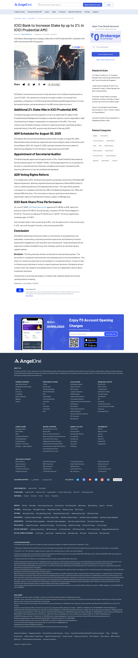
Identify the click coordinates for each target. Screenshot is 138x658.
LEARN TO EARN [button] (20, 427)
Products (62, 12)
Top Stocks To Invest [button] (23, 459)
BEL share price (74, 471)
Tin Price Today (101, 525)
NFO (44, 394)
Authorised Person (103, 411)
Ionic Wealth (42, 488)
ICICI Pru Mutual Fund (93, 529)
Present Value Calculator (77, 409)
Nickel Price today (74, 525)
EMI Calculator (74, 418)
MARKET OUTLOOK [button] (76, 427)
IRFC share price (20, 461)
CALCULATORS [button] (75, 382)
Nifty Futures (27, 509)
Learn (47, 12)
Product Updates (111, 155)
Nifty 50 (24, 505)
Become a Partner (75, 12)
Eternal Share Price (75, 469)
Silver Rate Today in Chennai (76, 521)
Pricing (87, 12)
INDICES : (17, 505)
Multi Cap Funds (104, 533)
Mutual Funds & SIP (35, 12)
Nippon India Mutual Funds (110, 529)
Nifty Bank (32, 505)
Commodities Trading (104, 404)
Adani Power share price (77, 464)
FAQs (107, 633)
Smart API (76, 492)
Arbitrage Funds (73, 533)
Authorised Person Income (50, 439)
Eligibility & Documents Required (52, 441)
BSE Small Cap (92, 505)
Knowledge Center (20, 429)
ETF (44, 404)
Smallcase (34, 496)
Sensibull (26, 496)
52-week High (74, 436)
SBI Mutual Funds (51, 529)
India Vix (101, 505)
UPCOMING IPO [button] (102, 427)
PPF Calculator (74, 416)
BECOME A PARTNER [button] (49, 427)
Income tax (101, 409)
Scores (67, 633)
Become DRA (46, 431)
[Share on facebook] (39, 84)
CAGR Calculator (75, 394)
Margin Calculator (75, 386)
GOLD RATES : (18, 517)
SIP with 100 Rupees (48, 389)
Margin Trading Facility (65, 492)
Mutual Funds (109, 150)
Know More (29, 296)
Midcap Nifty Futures (53, 509)
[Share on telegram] (23, 84)
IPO (99, 399)
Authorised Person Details (50, 448)
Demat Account (102, 386)
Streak (41, 496)
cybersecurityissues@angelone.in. (67, 620)
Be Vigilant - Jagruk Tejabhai (23, 446)
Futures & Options (98, 140)
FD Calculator (74, 404)
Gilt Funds (83, 533)
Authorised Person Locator (51, 451)
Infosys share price (103, 464)
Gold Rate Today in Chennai (69, 517)
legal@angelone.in (63, 622)
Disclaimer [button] (18, 595)
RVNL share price (48, 466)
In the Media (18, 394)
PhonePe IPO (101, 441)
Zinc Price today (61, 525)
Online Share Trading (104, 391)
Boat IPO (100, 436)
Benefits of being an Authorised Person (54, 436)
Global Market (110, 140)
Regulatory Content (35, 633)
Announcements (75, 431)
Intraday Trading (102, 394)
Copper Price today (32, 525)
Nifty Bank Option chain (43, 513)
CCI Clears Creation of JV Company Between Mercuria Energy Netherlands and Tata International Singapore (106, 77)
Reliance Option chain (78, 513)
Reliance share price (103, 461)
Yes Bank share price (21, 471)
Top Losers (73, 444)
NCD (44, 411)
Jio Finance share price (104, 469)
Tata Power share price (49, 471)
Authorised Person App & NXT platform (54, 446)
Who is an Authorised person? (51, 434)
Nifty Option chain (28, 513)
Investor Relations (20, 396)
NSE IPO (100, 429)
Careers (17, 401)
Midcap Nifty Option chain (61, 513)
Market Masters (109, 145)
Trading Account (102, 389)
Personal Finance (98, 155)
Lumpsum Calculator (76, 391)
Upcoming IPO (47, 396)
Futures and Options (49, 399)
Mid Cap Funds (92, 533)
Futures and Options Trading (106, 406)
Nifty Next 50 (59, 505)
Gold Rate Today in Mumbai (33, 517)
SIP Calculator (74, 389)
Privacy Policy (48, 626)
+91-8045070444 (45, 620)
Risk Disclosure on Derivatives (32, 639)
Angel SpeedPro (51, 492)
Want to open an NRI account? (106, 60)
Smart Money (19, 431)
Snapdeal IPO (102, 444)
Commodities (104, 136)
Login (109, 5)
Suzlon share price (20, 464)
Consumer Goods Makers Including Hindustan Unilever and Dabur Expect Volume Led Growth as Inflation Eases (105, 99)
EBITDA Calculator (75, 411)
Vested (47, 496)
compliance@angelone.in (61, 616)
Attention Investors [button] (22, 542)
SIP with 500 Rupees (49, 391)
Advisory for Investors (81, 636)
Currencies (46, 406)
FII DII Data (73, 446)
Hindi (94, 145)
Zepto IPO (101, 439)
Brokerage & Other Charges (23, 386)
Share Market (105, 160)
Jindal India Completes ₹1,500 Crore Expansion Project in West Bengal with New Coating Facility (106, 88)
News (54, 12)
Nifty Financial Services (45, 505)
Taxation (114, 160)
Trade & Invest (19, 12)
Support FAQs (48, 479)
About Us (18, 389)
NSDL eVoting (115, 636)
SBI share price (47, 469)
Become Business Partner (50, 429)
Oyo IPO (100, 434)
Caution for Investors (49, 639)
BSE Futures (79, 509)
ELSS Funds (39, 533)
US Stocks (46, 401)
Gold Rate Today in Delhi (51, 517)
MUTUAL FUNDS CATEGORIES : (24, 533)
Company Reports (20, 441)
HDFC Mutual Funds (79, 529)
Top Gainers (73, 441)
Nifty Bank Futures (39, 509)
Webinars (18, 399)
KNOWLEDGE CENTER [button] (105, 382)
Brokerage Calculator (76, 384)
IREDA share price (20, 466)
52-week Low (74, 439)
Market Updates (97, 150)
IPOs (100, 145)
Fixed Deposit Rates (87, 492)
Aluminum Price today (47, 525)
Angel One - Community (22, 444)
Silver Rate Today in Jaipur (95, 521)
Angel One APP (29, 492)
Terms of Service (59, 626)
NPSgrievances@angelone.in (22, 618)
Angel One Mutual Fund (37, 529)
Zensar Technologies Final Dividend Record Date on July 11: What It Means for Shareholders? (106, 109)
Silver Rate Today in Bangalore (56, 521)
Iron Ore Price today (88, 525)
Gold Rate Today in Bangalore (109, 517)
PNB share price (74, 466)
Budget (95, 136)
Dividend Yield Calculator (77, 396)
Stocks (45, 384)
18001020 (36, 479)
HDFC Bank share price (49, 461)
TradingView (54, 496)
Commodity (46, 409)
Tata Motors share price (22, 469)
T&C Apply (114, 633)
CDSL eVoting (104, 636)
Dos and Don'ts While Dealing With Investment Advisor (87, 633)
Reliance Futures (68, 509)
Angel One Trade (40, 492)
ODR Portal (17, 639)
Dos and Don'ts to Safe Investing (53, 633)
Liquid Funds (49, 533)
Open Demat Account (93, 5)
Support (96, 12)
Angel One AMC (32, 488)
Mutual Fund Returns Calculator (79, 414)
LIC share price (102, 471)
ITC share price (102, 466)
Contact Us (18, 391)
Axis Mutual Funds (64, 529)
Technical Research (20, 439)
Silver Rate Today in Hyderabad (35, 521)
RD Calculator (74, 406)
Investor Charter (68, 636)
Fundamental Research (22, 436)
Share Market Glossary (76, 434)
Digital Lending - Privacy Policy (33, 636)
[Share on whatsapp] (29, 84)
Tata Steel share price (76, 461)
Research (95, 160)
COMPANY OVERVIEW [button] (22, 382)
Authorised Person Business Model (52, 444)
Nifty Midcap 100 (71, 505)
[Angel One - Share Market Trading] (23, 5)
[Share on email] (44, 84)
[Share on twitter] (34, 84)
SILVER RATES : (19, 521)
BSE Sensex (82, 505)
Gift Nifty (109, 505)
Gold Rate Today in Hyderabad (89, 517)
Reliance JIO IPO (102, 431)
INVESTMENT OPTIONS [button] (50, 382)
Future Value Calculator (77, 399)
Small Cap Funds (60, 533)
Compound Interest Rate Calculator (80, 401)
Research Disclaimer (20, 633)
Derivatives (101, 401)
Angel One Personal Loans (53, 636)
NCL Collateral (94, 636)
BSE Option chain (92, 513)
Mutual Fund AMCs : (21, 529)
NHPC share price (48, 464)
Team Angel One (26, 34)
